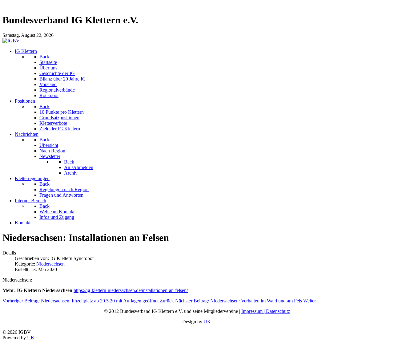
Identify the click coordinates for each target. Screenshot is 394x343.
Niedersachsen (50, 263)
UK (207, 321)
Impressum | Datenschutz (265, 311)
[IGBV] (11, 40)
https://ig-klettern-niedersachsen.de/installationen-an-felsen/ (131, 290)
